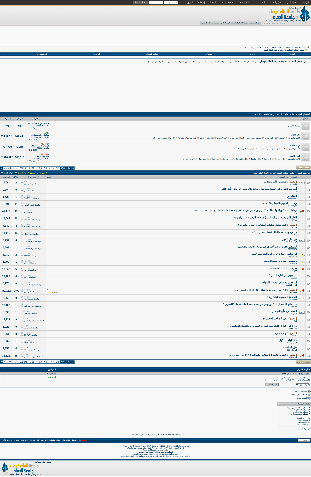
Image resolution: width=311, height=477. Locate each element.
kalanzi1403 (38, 137)
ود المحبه (293, 263)
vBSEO (177, 448)
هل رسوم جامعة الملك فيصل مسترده (277, 232)
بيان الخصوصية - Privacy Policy (19, 440)
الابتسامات (306, 420)
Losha (165, 450)
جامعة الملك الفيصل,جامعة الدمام (139, 448)
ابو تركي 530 (292, 343)
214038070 (292, 249)
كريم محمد (293, 328)
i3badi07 (39, 126)
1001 (16, 168)
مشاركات (16, 177)
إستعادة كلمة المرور (196, 2)
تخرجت (293, 268)
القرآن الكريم (291, 2)
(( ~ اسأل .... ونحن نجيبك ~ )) (271, 289)
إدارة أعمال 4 (241, 159)
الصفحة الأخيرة (201, 210)
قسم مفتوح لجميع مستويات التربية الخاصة (269, 149)
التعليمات (206, 22)
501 (21, 168)
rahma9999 (292, 299)
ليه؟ (295, 321)
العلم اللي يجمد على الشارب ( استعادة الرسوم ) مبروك (268, 217)
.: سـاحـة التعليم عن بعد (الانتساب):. (252, 47)
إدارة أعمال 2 (267, 159)
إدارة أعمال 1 (280, 159)
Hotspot (27, 256)
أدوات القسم (8, 173)
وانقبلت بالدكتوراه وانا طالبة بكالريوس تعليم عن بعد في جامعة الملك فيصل (257, 210)
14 (16, 233)
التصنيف (307, 382)
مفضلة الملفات (240, 22)
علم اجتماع (234, 138)
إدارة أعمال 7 (201, 159)
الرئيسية (305, 2)
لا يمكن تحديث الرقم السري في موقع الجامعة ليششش (267, 246)
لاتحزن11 (27, 277)
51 (30, 168)
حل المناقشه (290, 347)
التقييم (49, 177)
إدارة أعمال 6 (214, 159)
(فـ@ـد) (294, 220)
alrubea (294, 278)
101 (25, 168)
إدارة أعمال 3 (254, 159)
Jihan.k (27, 342)
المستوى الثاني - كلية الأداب (252, 138)
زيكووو (26, 292)
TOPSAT (293, 336)
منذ (277, 377)
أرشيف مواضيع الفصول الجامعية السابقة (32, 173)
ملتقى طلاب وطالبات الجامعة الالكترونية (55, 440)
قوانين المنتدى (304, 429)
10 (36, 168)
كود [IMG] (306, 422)
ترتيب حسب (305, 377)
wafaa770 (293, 256)
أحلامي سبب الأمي (31, 357)
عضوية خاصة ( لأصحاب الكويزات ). (268, 354)
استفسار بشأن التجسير (284, 311)
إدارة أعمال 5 (228, 159)
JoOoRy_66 (292, 206)
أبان (295, 271)
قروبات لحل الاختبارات (274, 318)
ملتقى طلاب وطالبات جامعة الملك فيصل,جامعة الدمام (286, 47)
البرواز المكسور (291, 285)
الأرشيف (36, 440)
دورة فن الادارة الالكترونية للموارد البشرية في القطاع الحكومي (263, 325)
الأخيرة (7, 168)
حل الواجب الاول (288, 340)
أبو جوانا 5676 (291, 242)
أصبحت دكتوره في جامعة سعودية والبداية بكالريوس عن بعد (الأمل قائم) (259, 188)
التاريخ (173, 138)
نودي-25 (293, 314)
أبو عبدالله (293, 357)
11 (33, 168)
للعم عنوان (28, 234)
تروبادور (294, 227)
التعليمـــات (96, 54)
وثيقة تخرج (281, 333)
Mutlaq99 (293, 184)
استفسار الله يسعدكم (275, 181)
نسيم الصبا (28, 270)
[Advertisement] (252, 37)
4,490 (16, 290)
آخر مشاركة (34, 177)
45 (16, 211)
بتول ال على (292, 235)
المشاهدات (6, 177)
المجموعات (43, 54)
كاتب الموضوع (284, 177)
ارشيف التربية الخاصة (243, 149)
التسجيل (213, 2)
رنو (295, 191)
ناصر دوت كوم (29, 306)
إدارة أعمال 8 (188, 159)
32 (16, 269)
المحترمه (293, 292)
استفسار (292, 196)
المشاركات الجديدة (221, 22)
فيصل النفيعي (29, 205)
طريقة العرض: (285, 377)
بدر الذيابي (28, 191)
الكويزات (255, 22)
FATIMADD (28, 313)
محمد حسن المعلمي (31, 321)
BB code (304, 418)
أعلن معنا (85, 440)
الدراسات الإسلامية (206, 138)
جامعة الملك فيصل (246, 2)
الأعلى (3, 440)
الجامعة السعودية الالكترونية (282, 297)
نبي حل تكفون (289, 239)
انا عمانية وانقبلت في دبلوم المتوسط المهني (273, 253)
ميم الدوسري (38, 158)
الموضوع (294, 177)
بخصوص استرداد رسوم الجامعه (280, 260)
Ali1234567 (292, 198)
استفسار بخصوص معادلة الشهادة (279, 282)
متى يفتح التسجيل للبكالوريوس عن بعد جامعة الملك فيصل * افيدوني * (260, 304)
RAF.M (294, 307)
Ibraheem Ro (29, 219)
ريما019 (40, 148)
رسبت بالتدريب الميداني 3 (283, 203)
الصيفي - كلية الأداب (160, 138)
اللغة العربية (192, 138)
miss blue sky (29, 227)
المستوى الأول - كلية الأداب (275, 138)
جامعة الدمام (227, 2)
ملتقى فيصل (76, 440)
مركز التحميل (275, 2)
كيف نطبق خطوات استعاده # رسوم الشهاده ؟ (262, 224)
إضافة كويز (208, 54)
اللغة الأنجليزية (222, 138)
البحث (262, 2)
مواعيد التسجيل (152, 54)
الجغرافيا (181, 138)
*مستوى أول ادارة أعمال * (283, 275)
